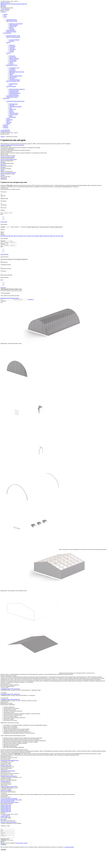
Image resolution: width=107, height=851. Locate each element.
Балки (10, 115)
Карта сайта (3, 819)
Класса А (11, 63)
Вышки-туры (12, 109)
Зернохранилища (13, 94)
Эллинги (11, 51)
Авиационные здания (11, 97)
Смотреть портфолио (6, 145)
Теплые (11, 62)
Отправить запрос (14, 298)
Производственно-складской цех (9, 776)
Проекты (5, 125)
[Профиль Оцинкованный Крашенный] (5, 227)
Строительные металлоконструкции (15, 101)
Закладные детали (13, 113)
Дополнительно (4, 254)
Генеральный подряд (11, 19)
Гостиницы (12, 78)
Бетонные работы (10, 30)
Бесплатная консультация (17, 145)
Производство (12, 26)
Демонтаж (11, 29)
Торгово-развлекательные (15, 75)
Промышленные (13, 83)
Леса (10, 107)
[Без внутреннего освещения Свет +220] (21, 259)
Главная (5, 14)
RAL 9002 (50, 236)
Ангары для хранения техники (8, 172)
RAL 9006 (60, 236)
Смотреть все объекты (6, 790)
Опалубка (11, 105)
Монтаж (11, 27)
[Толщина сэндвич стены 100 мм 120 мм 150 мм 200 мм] (33, 227)
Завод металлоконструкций (7, 801)
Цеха (10, 85)
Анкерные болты (13, 114)
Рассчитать (3, 287)
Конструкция (4, 221)
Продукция (6, 98)
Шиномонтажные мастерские (16, 71)
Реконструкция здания (6, 765)
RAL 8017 (29, 236)
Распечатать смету (5, 298)
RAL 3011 (24, 236)
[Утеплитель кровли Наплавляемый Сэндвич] (44, 227)
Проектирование (13, 25)
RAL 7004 (34, 236)
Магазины (11, 73)
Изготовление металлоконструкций (9, 802)
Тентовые (11, 50)
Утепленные (12, 46)
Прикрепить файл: (5, 838)
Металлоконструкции (11, 21)
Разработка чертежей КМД (16, 23)
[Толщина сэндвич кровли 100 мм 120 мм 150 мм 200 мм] (56, 227)
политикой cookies (69, 847)
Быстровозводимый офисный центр (9, 760)
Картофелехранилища (14, 93)
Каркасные (12, 45)
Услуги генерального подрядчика (9, 798)
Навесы (8, 123)
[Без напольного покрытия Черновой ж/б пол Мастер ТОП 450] (7, 259)
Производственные (14, 58)
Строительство (7, 33)
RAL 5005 (3, 236)
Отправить (30, 299)
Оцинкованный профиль (15, 106)
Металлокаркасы (13, 104)
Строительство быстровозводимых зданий (11, 799)
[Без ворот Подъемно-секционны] (6, 240)
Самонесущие (12, 57)
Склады (8, 53)
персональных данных (21, 843)
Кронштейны (12, 117)
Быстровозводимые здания (13, 35)
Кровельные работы (11, 31)
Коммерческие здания (11, 65)
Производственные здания (13, 81)
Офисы (11, 74)
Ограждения (9, 119)
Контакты (5, 127)
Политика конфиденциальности (9, 822)
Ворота (8, 121)
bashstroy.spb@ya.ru (5, 2)
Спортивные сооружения (12, 95)
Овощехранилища (13, 91)
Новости (5, 126)
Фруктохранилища (14, 90)
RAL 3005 (18, 236)
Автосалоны (12, 70)
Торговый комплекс (5, 781)
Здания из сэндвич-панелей (13, 37)
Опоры (11, 110)
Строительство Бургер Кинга (8, 770)
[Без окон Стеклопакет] (4, 243)
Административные (14, 39)
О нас (4, 15)
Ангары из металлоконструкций (9, 159)
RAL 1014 (55, 236)
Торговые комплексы (14, 79)
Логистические (13, 59)
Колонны (11, 111)
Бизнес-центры (13, 77)
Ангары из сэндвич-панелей (8, 156)
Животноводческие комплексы (17, 89)
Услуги (5, 16)
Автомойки (12, 69)
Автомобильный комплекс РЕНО (9, 786)
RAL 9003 (39, 236)
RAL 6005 (8, 236)
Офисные (11, 41)
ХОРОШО (3, 849)
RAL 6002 (44, 236)
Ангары (8, 42)
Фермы (8, 118)
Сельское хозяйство (11, 86)
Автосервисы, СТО (14, 67)
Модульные (12, 55)
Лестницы (9, 122)
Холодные (11, 47)
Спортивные (12, 49)
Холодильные (12, 61)
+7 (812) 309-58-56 (5, 9)
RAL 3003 (13, 236)
